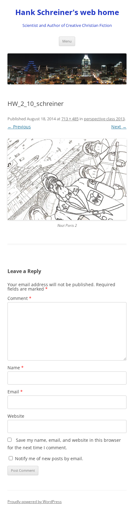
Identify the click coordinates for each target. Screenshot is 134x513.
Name (15, 368)
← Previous (19, 127)
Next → (119, 127)
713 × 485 (70, 119)
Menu (67, 41)
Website (15, 416)
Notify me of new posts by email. (49, 458)
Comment (19, 298)
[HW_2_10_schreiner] (67, 179)
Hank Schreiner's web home (67, 12)
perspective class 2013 (104, 119)
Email (15, 392)
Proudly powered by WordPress (34, 501)
